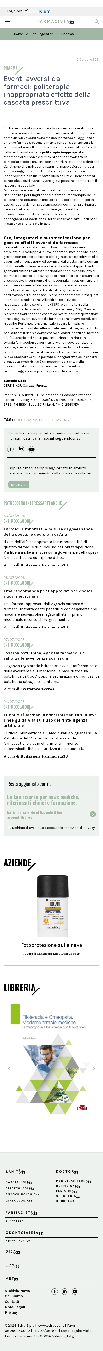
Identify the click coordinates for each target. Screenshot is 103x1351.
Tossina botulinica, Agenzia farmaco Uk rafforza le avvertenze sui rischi (44, 655)
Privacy (11, 1312)
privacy (89, 828)
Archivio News (17, 1290)
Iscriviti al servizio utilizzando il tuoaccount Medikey (34, 815)
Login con (15, 11)
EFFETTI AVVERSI (54, 419)
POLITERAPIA (25, 419)
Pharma (67, 34)
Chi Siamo (14, 1296)
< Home (16, 34)
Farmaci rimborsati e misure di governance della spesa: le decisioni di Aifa (48, 531)
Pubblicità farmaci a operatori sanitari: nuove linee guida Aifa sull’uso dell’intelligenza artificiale (50, 720)
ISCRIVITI (19, 484)
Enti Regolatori (41, 34)
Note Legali (15, 1307)
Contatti (12, 1301)
